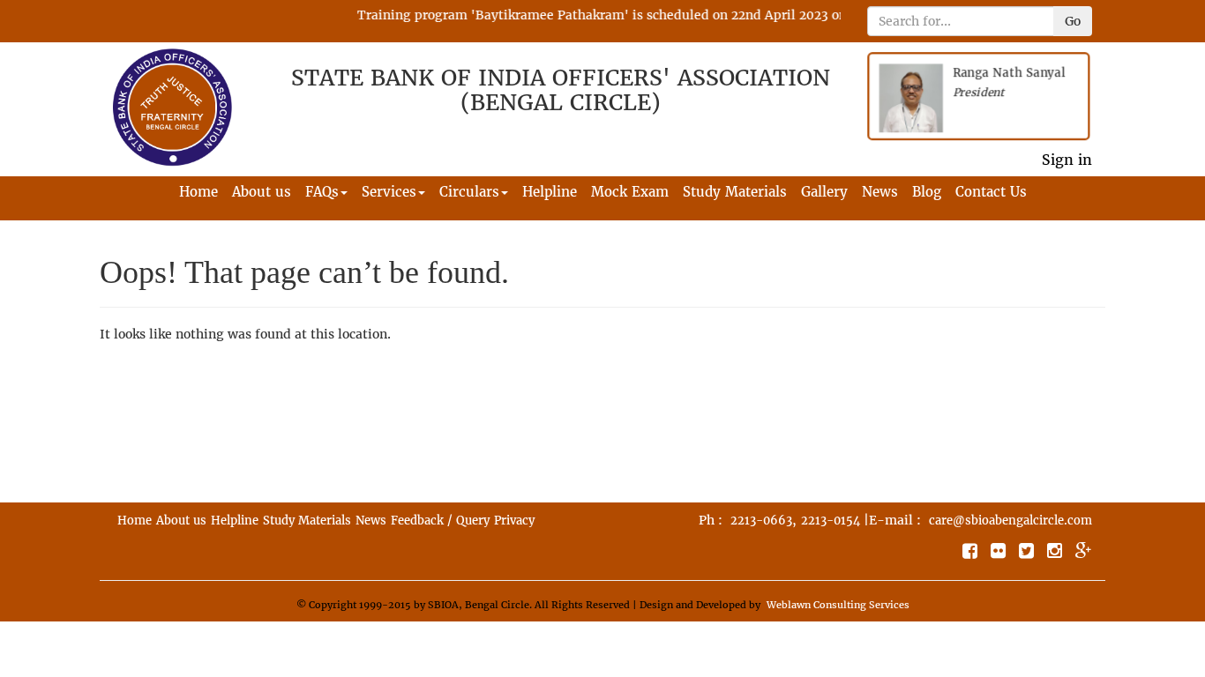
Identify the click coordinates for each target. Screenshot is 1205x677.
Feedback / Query (440, 520)
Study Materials (735, 191)
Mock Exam (630, 191)
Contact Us (991, 191)
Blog (926, 191)
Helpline (549, 191)
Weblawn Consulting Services (838, 605)
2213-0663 (761, 520)
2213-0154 (830, 520)
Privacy (514, 520)
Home (198, 191)
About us (261, 191)
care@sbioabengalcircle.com (1010, 520)
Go (1073, 21)
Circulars (469, 191)
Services (389, 191)
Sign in (1067, 159)
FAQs (322, 191)
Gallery (824, 191)
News (880, 191)
